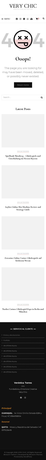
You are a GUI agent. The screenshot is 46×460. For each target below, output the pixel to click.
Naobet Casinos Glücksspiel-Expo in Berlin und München (23, 310)
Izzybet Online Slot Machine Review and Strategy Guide (23, 208)
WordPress (28, 457)
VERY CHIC (23, 6)
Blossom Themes (35, 454)
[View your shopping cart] (37, 19)
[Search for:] (20, 97)
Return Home (23, 85)
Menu (7, 19)
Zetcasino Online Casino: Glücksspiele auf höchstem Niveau (23, 259)
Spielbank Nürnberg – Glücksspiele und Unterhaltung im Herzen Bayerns (23, 157)
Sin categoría (23, 151)
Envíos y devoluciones (11, 335)
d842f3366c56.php (10, 346)
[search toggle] (43, 18)
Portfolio (6, 340)
